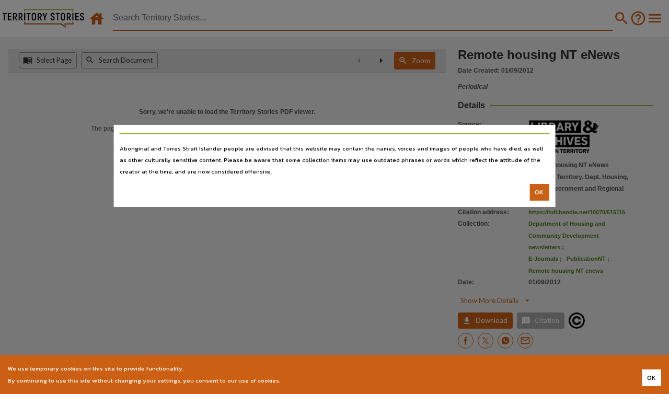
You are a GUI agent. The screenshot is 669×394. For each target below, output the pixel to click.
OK (539, 192)
